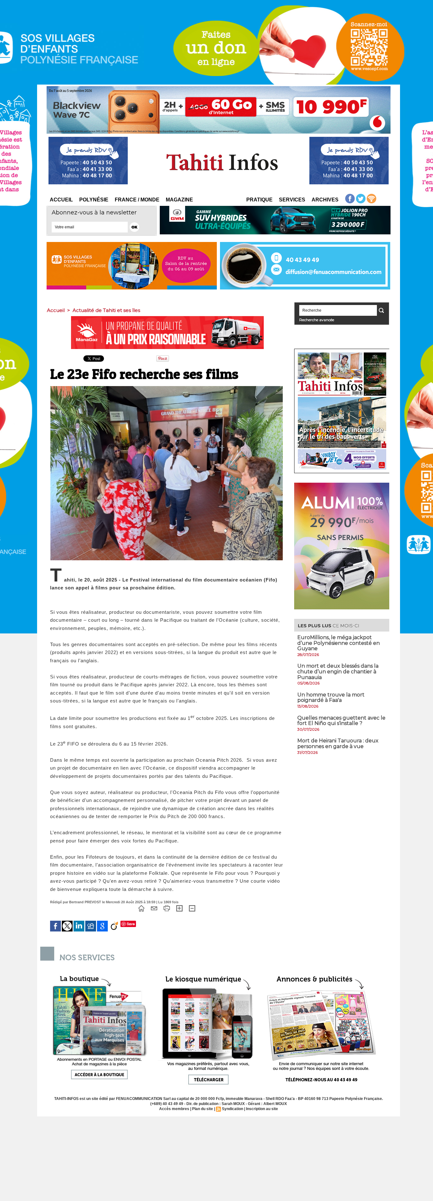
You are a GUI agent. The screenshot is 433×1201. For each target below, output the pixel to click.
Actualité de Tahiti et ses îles (106, 310)
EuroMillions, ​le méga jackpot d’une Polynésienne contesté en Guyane (338, 642)
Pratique (259, 199)
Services (292, 199)
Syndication (232, 1109)
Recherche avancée (316, 319)
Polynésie (93, 199)
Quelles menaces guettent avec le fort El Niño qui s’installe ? (341, 721)
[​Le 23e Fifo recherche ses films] (166, 388)
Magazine (179, 199)
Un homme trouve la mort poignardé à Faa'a (331, 697)
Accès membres (174, 1109)
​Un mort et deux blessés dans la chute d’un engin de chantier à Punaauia (337, 671)
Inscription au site (262, 1109)
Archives (325, 199)
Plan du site (202, 1109)
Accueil (61, 199)
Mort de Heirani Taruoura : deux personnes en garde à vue (337, 743)
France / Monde (137, 199)
